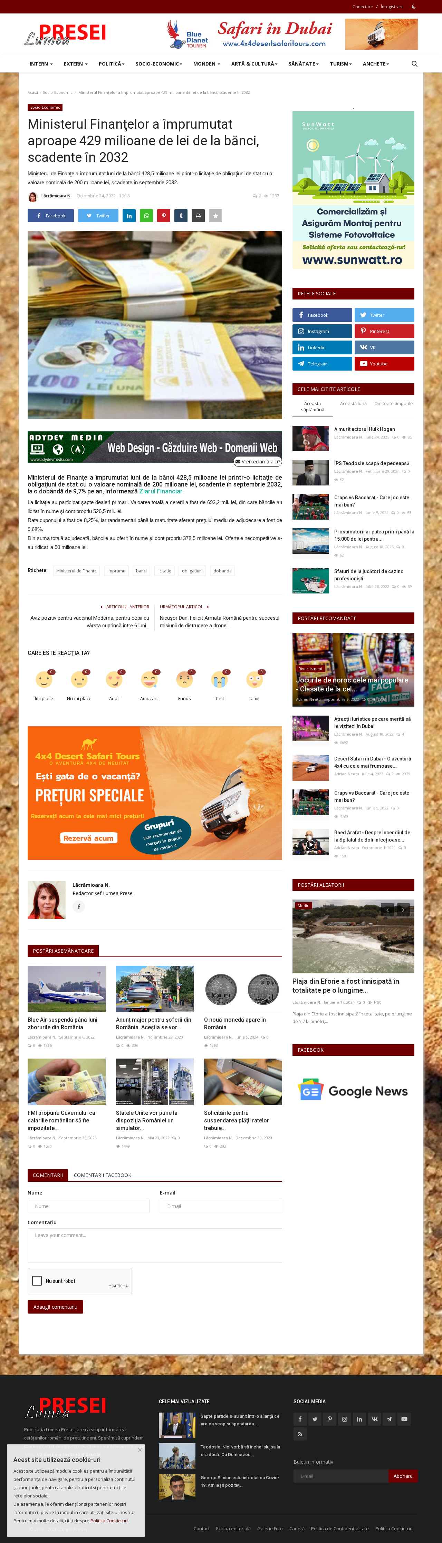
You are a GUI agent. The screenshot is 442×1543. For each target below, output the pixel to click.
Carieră (297, 1528)
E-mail (167, 1192)
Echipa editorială (233, 1528)
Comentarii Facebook (102, 1175)
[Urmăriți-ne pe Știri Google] (353, 1089)
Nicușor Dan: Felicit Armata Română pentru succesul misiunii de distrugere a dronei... (219, 622)
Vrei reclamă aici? (260, 461)
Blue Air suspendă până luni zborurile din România (62, 1023)
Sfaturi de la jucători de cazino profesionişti (369, 575)
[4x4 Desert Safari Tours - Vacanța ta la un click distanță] (292, 34)
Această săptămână (312, 406)
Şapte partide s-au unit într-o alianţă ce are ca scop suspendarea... (240, 1420)
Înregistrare (392, 7)
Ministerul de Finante (76, 571)
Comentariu (42, 1222)
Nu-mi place (79, 698)
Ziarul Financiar (160, 491)
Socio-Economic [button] (157, 63)
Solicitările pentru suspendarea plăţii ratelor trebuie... (236, 1120)
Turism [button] (339, 63)
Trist (219, 698)
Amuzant (149, 698)
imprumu (116, 571)
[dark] (414, 6)
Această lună (353, 403)
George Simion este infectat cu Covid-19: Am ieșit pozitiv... (240, 1481)
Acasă (33, 92)
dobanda (222, 571)
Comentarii (48, 1175)
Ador (114, 698)
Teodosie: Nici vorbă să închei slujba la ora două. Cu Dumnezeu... (240, 1450)
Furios (184, 698)
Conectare (363, 7)
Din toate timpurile (394, 403)
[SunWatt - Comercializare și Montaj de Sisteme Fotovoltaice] (353, 190)
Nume (35, 1192)
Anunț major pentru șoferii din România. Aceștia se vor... (153, 1023)
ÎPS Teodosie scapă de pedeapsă (372, 463)
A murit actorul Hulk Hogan (364, 429)
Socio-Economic (58, 92)
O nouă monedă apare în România (235, 1023)
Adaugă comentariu (55, 1307)
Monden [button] (205, 63)
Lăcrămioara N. (56, 196)
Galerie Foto (270, 1528)
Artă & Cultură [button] (252, 63)
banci (141, 571)
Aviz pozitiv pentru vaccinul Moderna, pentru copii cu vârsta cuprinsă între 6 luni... (89, 622)
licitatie (164, 571)
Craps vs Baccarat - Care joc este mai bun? (371, 501)
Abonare (403, 1476)
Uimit (254, 698)
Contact (202, 1528)
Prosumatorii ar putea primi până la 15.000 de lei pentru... (374, 535)
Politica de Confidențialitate (340, 1528)
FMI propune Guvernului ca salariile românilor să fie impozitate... (61, 1120)
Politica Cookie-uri (394, 1528)
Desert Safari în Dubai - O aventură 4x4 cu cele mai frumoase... (372, 762)
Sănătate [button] (302, 63)
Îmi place (44, 698)
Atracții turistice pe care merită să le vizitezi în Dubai (372, 722)
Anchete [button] (374, 63)
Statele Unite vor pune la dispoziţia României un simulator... (146, 1120)
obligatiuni (192, 571)
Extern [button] (74, 63)
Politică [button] (110, 63)
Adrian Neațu (308, 699)
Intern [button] (39, 63)
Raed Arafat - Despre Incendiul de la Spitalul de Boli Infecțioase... (372, 836)
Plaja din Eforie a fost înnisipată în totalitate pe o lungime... (345, 985)
